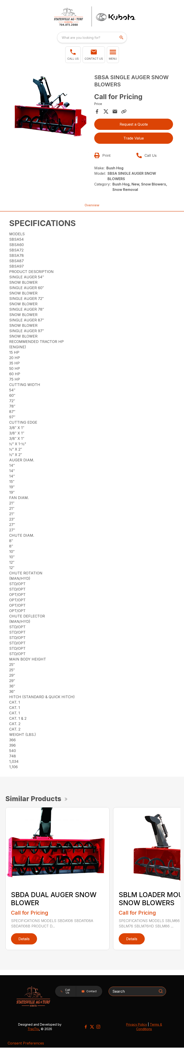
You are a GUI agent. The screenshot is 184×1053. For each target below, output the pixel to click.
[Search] (161, 991)
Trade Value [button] (133, 138)
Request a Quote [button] (134, 124)
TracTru (33, 1029)
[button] (73, 54)
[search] (122, 37)
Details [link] (24, 939)
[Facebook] (85, 1027)
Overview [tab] (92, 205)
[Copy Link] (124, 111)
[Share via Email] (115, 111)
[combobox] (92, 37)
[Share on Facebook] (97, 111)
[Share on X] (106, 111)
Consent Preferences (26, 1043)
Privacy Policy (136, 1024)
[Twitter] (92, 1027)
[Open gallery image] (50, 113)
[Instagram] (98, 1027)
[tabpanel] (50, 114)
